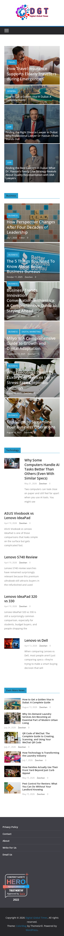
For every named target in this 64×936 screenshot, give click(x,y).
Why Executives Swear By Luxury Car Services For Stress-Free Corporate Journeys (30, 379)
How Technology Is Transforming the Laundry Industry (40, 754)
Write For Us (9, 847)
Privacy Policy (10, 827)
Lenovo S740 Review (20, 557)
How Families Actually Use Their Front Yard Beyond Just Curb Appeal (40, 770)
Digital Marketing (31, 331)
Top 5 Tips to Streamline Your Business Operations (31, 424)
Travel (11, 62)
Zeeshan (29, 277)
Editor (22, 237)
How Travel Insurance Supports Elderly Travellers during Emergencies (31, 73)
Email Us (7, 854)
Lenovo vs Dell (36, 640)
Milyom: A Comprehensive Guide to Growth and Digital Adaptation (31, 343)
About (6, 840)
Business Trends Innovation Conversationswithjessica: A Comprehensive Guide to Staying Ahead (32, 300)
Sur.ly (22, 893)
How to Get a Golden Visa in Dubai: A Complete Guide (28, 98)
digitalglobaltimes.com (16, 887)
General (11, 91)
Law (9, 126)
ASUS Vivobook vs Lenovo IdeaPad (19, 515)
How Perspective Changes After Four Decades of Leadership (31, 227)
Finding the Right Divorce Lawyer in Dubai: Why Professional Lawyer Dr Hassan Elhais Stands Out (32, 135)
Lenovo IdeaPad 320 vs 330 (20, 598)
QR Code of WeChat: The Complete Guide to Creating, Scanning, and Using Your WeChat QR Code (38, 738)
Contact (7, 833)
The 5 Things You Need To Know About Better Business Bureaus (31, 266)
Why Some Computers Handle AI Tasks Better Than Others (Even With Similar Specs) (41, 469)
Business (13, 215)
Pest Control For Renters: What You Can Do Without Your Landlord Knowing (39, 786)
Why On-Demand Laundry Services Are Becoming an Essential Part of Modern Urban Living (40, 718)
